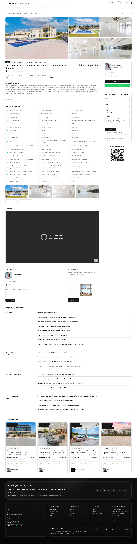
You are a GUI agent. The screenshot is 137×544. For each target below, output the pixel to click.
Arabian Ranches (28, 13)
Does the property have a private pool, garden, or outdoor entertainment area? (60, 383)
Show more (8, 99)
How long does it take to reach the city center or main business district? (58, 322)
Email (106, 104)
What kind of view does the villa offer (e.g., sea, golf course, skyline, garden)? (60, 366)
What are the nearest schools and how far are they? (53, 335)
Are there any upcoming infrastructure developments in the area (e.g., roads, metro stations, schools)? (67, 396)
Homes (99, 490)
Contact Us (63, 8)
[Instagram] (13, 522)
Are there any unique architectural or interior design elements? (56, 374)
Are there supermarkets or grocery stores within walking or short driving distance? (61, 409)
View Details (30, 470)
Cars (41, 8)
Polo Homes (38, 13)
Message (107, 116)
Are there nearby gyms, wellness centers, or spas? (52, 352)
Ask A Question (10, 300)
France (71, 520)
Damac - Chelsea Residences (119, 511)
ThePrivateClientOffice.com (99, 522)
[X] (16, 522)
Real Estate (18, 8)
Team (94, 515)
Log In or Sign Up (126, 2)
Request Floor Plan (25, 201)
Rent (36, 8)
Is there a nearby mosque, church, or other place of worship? (55, 400)
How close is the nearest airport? (47, 312)
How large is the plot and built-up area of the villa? (52, 388)
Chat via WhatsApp (118, 85)
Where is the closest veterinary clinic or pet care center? (54, 331)
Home (7, 13)
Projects (106, 490)
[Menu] (6, 2)
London (72, 509)
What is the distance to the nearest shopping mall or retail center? (57, 317)
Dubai (12, 13)
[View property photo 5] (115, 48)
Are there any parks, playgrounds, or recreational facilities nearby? (57, 361)
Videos (94, 511)
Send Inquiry (110, 129)
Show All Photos (11, 201)
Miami (71, 515)
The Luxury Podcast (97, 513)
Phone (106, 110)
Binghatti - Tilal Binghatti (118, 513)
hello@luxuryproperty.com (15, 514)
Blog (56, 8)
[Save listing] (33, 424)
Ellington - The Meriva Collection (120, 520)
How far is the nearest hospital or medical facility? (52, 340)
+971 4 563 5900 (13, 512)
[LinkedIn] (8, 522)
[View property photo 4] (83, 48)
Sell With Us (113, 2)
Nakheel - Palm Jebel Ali (118, 518)
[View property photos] (36, 38)
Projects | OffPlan (28, 8)
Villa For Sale (19, 13)
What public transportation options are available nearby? (54, 326)
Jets (46, 8)
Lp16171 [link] (45, 13)
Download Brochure (73, 300)
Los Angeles (73, 518)
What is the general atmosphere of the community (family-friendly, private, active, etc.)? (63, 357)
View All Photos (125, 55)
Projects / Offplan (54, 511)
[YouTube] (10, 522)
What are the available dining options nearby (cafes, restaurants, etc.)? (58, 405)
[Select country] (107, 113)
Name (106, 98)
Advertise (8, 8)
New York (72, 513)
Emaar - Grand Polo (116, 509)
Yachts (51, 8)
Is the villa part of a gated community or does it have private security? (57, 379)
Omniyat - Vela (115, 515)
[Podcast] (18, 522)
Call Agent (118, 81)
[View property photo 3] (115, 27)
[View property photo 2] (83, 27)
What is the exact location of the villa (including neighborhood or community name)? (62, 344)
